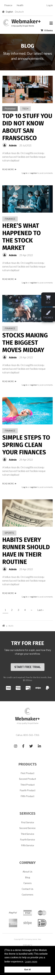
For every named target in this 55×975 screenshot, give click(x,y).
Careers (27, 883)
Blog (27, 877)
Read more (9, 170)
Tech (25, 108)
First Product (27, 773)
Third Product (27, 784)
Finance (8, 5)
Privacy (27, 945)
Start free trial (27, 667)
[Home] (6, 22)
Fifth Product (27, 796)
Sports (9, 533)
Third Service (27, 834)
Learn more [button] (31, 961)
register (33, 173)
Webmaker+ (26, 22)
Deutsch (19, 11)
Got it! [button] (27, 969)
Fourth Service (27, 839)
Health (20, 5)
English (9, 11)
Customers (27, 894)
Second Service (27, 828)
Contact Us (27, 889)
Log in (49, 5)
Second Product (27, 779)
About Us (27, 871)
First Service (27, 822)
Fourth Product (27, 790)
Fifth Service (27, 845)
